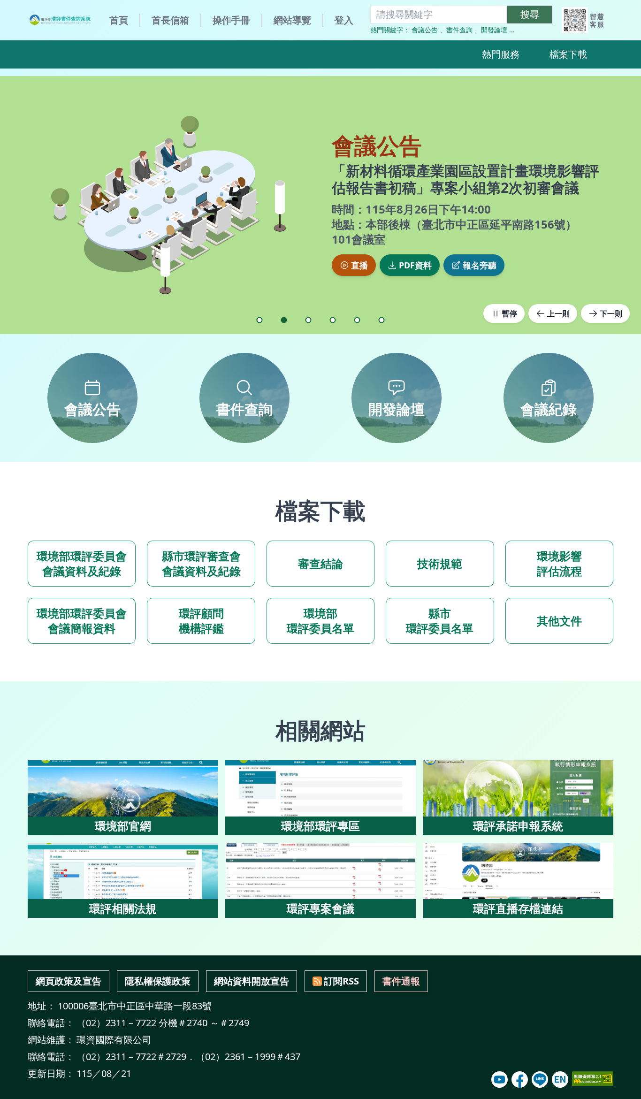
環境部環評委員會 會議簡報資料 (82, 620)
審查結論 (320, 563)
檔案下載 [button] (568, 54)
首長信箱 (170, 20)
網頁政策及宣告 (68, 981)
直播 (359, 265)
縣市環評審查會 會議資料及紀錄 (201, 563)
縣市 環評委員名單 (439, 620)
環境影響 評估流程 (559, 563)
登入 (344, 20)
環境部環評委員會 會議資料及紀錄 (82, 563)
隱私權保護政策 (158, 981)
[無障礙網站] (592, 1078)
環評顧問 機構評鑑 (201, 620)
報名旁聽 (479, 265)
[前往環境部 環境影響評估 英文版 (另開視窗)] (560, 1079)
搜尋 (529, 14)
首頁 (118, 20)
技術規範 (439, 563)
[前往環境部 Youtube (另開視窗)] (499, 1079)
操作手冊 (231, 20)
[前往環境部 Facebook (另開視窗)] (519, 1079)
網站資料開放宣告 (251, 981)
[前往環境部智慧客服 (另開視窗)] (575, 20)
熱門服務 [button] (500, 54)
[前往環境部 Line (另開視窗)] (540, 1079)
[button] (259, 320)
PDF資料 (415, 265)
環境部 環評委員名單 (320, 620)
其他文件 (559, 620)
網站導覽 (292, 20)
